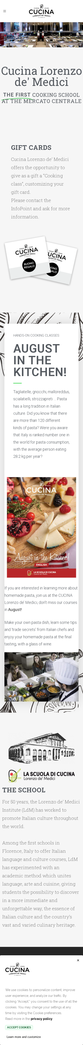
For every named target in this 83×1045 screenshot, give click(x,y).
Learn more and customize (24, 1037)
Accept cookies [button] (19, 1027)
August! (15, 609)
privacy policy (41, 1019)
